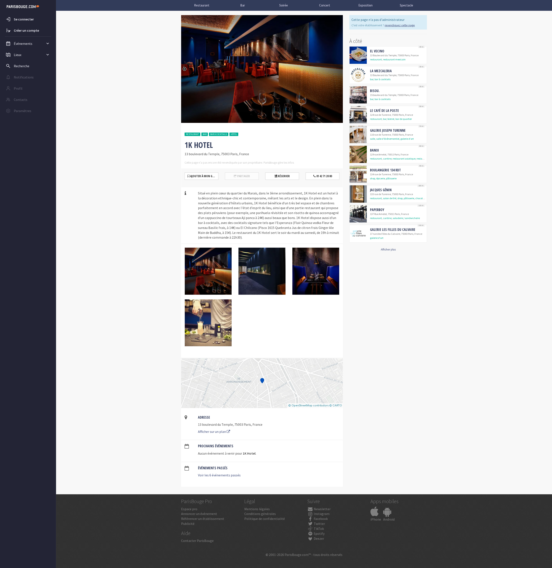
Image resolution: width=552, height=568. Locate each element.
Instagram (321, 514)
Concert (324, 5)
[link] (388, 55)
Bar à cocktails (218, 134)
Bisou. (375, 90)
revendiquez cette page (400, 25)
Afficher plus (388, 249)
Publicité (187, 523)
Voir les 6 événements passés (219, 475)
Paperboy (377, 209)
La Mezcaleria (381, 71)
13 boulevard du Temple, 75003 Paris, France (230, 424)
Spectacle (406, 5)
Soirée (283, 5)
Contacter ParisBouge (197, 540)
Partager (243, 176)
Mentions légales (257, 509)
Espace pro (189, 509)
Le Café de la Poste (384, 110)
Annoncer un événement (199, 514)
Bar (242, 5)
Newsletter (322, 509)
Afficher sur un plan (212, 431)
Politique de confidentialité (264, 518)
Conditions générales (260, 514)
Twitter (319, 523)
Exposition (365, 5)
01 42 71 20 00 (324, 176)
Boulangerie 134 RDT (385, 170)
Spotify (319, 533)
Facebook (320, 518)
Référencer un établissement (202, 518)
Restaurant (201, 5)
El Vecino (377, 51)
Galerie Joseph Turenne (388, 130)
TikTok (318, 528)
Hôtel (234, 134)
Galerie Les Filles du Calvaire (392, 229)
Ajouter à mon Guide (204, 176)
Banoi (374, 150)
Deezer (318, 538)
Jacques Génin (381, 190)
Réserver (283, 176)
